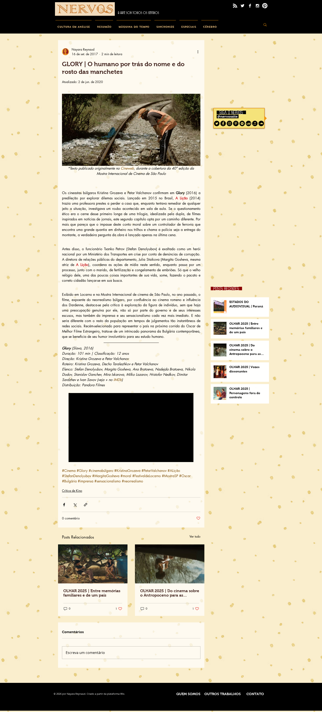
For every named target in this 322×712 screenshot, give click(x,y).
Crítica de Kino (72, 491)
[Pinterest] (264, 5)
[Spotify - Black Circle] (242, 123)
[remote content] (131, 428)
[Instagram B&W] (257, 5)
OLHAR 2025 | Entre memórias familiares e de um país (91, 593)
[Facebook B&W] (249, 5)
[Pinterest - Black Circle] (236, 123)
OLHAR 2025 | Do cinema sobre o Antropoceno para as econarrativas (169, 593)
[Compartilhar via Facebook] (64, 505)
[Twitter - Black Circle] (216, 123)
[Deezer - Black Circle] (248, 123)
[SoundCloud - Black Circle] (261, 123)
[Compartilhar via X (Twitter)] (75, 505)
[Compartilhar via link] (85, 505)
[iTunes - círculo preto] (255, 123)
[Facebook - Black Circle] (223, 123)
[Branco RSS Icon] (235, 5)
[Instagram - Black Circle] (229, 123)
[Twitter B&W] (242, 5)
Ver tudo (194, 536)
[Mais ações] (197, 51)
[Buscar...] (265, 24)
